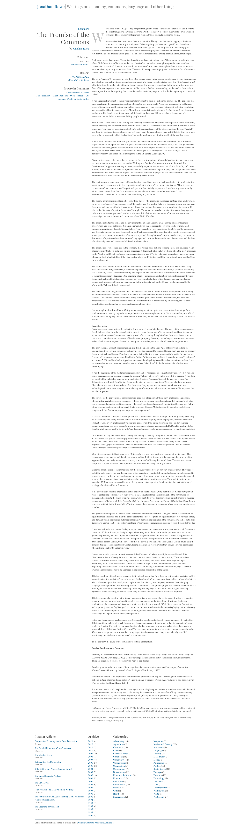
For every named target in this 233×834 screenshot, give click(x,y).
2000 (90, 781)
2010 (90, 750)
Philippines (159, 762)
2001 (90, 778)
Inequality (158, 741)
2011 (90, 747)
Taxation (158, 775)
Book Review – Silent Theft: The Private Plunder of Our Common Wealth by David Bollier (63, 97)
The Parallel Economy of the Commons (53, 748)
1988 (90, 806)
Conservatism (119, 762)
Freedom (117, 787)
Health (116, 793)
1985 (90, 809)
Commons (83, 28)
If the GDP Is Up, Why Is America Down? (53, 768)
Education (118, 781)
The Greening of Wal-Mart (47, 806)
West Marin (159, 796)
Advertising (118, 741)
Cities (116, 750)
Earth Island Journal (80, 64)
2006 (90, 762)
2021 (90, 741)
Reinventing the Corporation (48, 761)
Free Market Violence (79, 80)
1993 (90, 803)
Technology (159, 778)
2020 (90, 744)
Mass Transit (159, 756)
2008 (90, 756)
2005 (90, 765)
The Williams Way (80, 77)
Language (158, 750)
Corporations (119, 768)
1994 (90, 799)
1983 (90, 812)
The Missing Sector (44, 754)
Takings (157, 772)
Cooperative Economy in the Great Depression (56, 741)
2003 (90, 772)
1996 (90, 793)
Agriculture (118, 744)
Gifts (115, 790)
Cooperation (119, 765)
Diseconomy (119, 772)
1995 (90, 796)
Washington (159, 790)
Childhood (118, 747)
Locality (157, 753)
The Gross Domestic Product (48, 775)
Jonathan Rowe (51, 6)
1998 (90, 787)
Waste (156, 793)
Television (158, 781)
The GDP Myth (42, 782)
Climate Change (120, 753)
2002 (90, 775)
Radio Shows (160, 768)
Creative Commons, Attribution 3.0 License (95, 822)
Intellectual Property (163, 744)
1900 (90, 815)
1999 (90, 784)
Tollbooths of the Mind (78, 92)
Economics (118, 778)
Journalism (159, 747)
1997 (90, 790)
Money (157, 759)
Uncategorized (160, 787)
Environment (119, 784)
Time (156, 784)
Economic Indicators (122, 775)
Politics (157, 765)
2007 (90, 759)
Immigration (119, 796)
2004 (90, 768)
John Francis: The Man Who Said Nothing (54, 789)
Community (118, 759)
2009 (90, 753)
